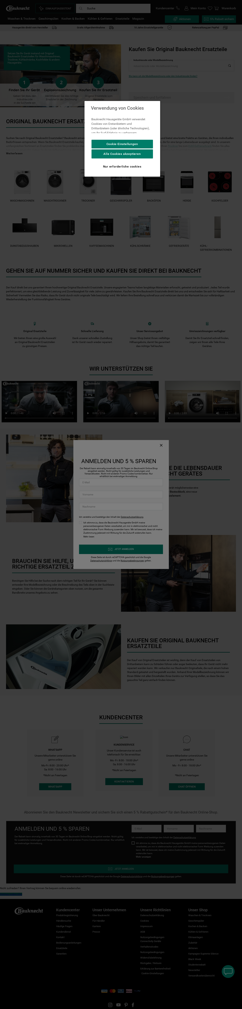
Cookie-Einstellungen (122, 144)
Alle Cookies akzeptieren (122, 154)
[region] (122, 139)
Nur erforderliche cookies (122, 166)
